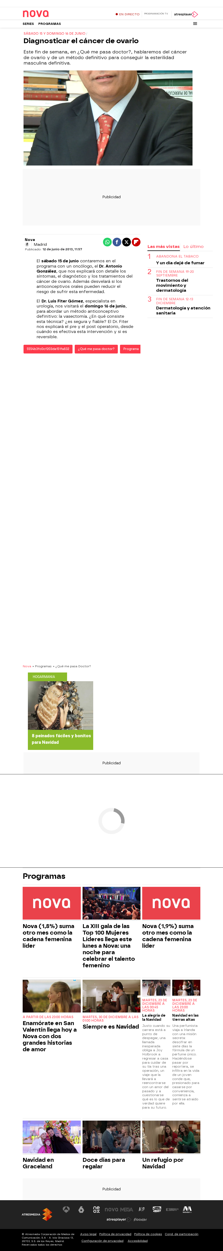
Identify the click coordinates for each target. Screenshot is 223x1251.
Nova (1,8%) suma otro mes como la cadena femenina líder (48, 936)
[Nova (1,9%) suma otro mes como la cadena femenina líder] (171, 904)
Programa (131, 349)
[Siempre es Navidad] (112, 997)
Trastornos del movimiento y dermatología (172, 285)
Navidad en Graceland (38, 1163)
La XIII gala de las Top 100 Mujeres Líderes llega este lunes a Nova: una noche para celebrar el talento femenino (109, 946)
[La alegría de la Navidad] (156, 988)
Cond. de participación (181, 1234)
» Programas (42, 666)
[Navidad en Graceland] (52, 1137)
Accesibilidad (138, 1240)
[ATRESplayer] (185, 14)
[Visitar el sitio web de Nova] (111, 1209)
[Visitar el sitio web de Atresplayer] (119, 1219)
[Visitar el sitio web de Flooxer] (140, 1219)
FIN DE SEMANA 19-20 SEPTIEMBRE (175, 273)
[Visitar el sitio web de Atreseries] (142, 1209)
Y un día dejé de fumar (180, 262)
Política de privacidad (115, 1234)
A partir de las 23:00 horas (48, 1017)
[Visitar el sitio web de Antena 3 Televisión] (66, 1209)
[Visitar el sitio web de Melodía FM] (187, 1209)
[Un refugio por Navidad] (171, 1137)
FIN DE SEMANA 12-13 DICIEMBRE (174, 301)
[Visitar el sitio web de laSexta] (81, 1209)
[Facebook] (27, 244)
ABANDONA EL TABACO (177, 256)
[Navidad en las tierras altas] (186, 988)
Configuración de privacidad (102, 1240)
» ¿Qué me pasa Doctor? (72, 666)
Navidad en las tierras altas (185, 1017)
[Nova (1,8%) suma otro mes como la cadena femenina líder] (52, 904)
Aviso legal (88, 1234)
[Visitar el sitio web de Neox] (96, 1209)
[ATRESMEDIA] (37, 1214)
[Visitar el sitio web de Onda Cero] (157, 1209)
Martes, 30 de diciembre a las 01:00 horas (111, 1018)
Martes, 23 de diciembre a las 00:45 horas (154, 1005)
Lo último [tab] (193, 246)
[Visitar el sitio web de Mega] (126, 1209)
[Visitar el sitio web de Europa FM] (172, 1209)
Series (28, 24)
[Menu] (195, 23)
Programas (49, 24)
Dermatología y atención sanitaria (183, 310)
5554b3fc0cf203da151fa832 (48, 349)
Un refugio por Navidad (163, 1163)
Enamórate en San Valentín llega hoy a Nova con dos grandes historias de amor (50, 1036)
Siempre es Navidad (111, 1026)
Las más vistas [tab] (163, 246)
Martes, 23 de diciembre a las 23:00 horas (184, 1005)
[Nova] (50, 14)
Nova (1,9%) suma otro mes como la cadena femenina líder (168, 936)
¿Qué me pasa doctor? (96, 349)
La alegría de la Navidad (154, 1017)
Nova (27, 666)
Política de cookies (148, 1234)
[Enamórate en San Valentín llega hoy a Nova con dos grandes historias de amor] (52, 997)
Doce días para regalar (104, 1163)
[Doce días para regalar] (112, 1137)
